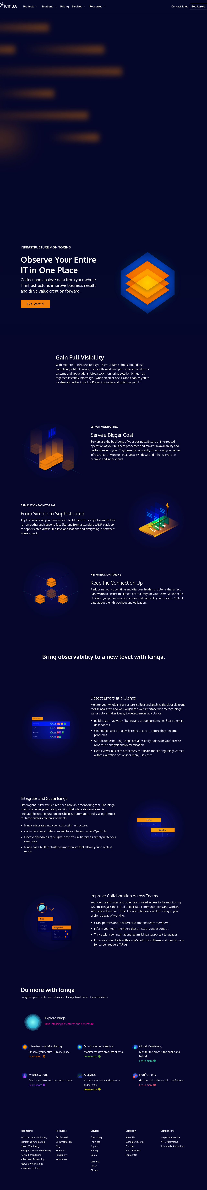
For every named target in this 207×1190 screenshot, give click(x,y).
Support (95, 1146)
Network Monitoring (31, 1155)
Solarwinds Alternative (172, 1146)
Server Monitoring (30, 1146)
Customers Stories (135, 1141)
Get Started (35, 304)
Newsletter (61, 1159)
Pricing (94, 1150)
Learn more (35, 1056)
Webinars (61, 1150)
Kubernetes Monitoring (32, 1159)
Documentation (64, 1141)
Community (61, 1155)
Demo (94, 1155)
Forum (94, 1166)
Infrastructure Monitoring (34, 1137)
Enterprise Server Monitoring (36, 1150)
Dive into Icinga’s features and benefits (67, 1023)
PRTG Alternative (169, 1141)
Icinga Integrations (30, 1168)
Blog (58, 1146)
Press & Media (133, 1150)
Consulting (96, 1137)
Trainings (95, 1141)
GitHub (94, 1170)
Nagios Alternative (170, 1137)
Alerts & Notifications (32, 1163)
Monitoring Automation (33, 1141)
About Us (130, 1137)
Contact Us (131, 1155)
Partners (129, 1146)
